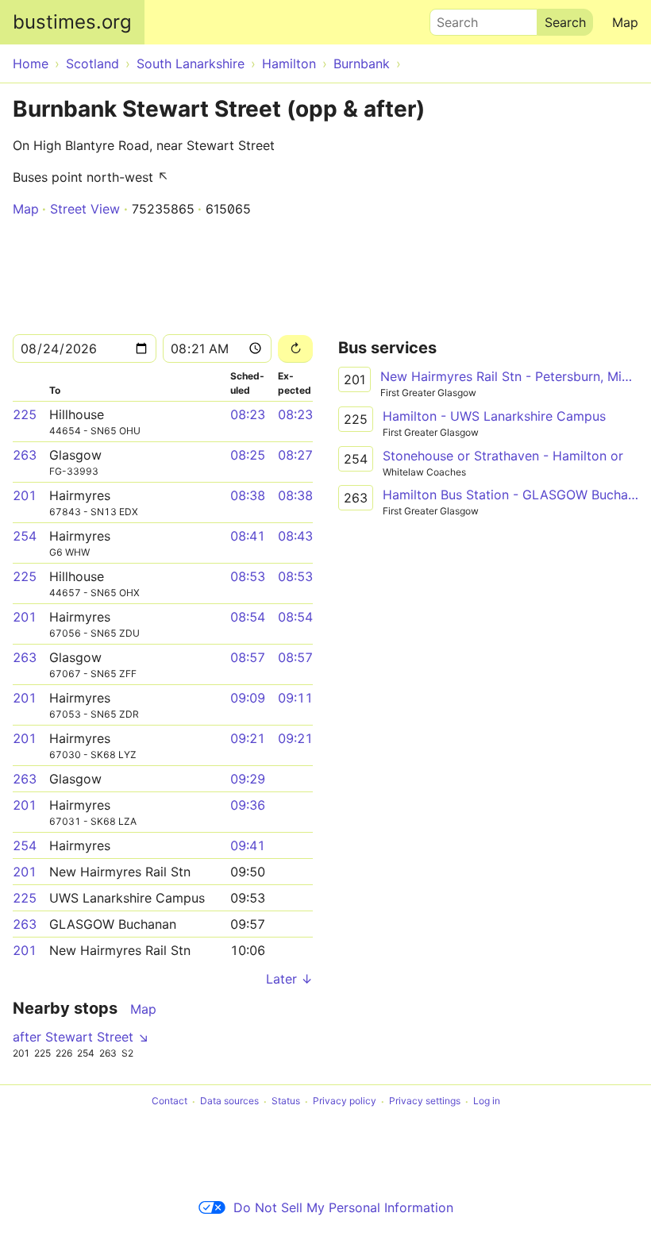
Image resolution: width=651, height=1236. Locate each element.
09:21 (247, 738)
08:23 (247, 414)
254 (25, 536)
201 (25, 495)
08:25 (247, 455)
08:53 (247, 576)
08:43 (295, 536)
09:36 (247, 805)
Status (286, 1101)
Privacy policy (344, 1101)
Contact (169, 1101)
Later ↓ (289, 979)
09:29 (247, 779)
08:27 (295, 455)
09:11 (295, 698)
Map (625, 22)
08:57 (247, 657)
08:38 (247, 495)
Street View (85, 209)
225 (25, 414)
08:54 (247, 617)
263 (25, 455)
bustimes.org (72, 21)
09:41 (247, 845)
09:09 (247, 698)
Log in (486, 1101)
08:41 (247, 536)
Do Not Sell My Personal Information (343, 1207)
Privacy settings (424, 1101)
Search (450, 18)
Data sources (229, 1101)
